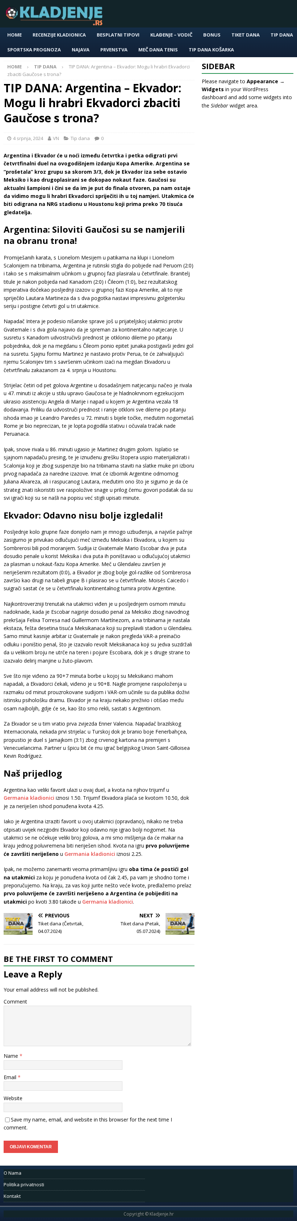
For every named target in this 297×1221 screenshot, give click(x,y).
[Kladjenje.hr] (56, 23)
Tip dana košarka (211, 49)
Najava (80, 49)
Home (14, 34)
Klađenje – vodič (171, 34)
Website (13, 1098)
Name (12, 1055)
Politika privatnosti (24, 1184)
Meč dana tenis (158, 49)
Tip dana (282, 34)
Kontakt (12, 1196)
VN (56, 138)
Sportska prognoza (34, 49)
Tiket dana (245, 34)
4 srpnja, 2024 (28, 138)
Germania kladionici (29, 797)
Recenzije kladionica (59, 34)
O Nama (12, 1173)
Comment (15, 1001)
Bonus (212, 34)
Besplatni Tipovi (118, 34)
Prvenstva (113, 49)
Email (11, 1077)
